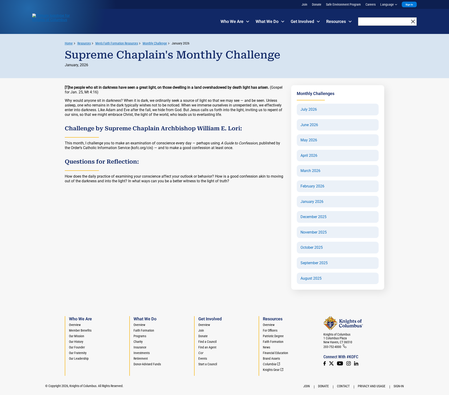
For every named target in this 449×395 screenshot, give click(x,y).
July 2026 (309, 109)
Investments (142, 353)
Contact (343, 386)
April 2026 (309, 156)
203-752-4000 (332, 347)
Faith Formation (144, 330)
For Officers (270, 330)
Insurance (140, 347)
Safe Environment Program (343, 4)
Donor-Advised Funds (147, 364)
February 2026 (312, 186)
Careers (371, 4)
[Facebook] (324, 363)
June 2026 (309, 125)
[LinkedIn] (356, 363)
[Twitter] (331, 363)
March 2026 (310, 171)
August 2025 (311, 278)
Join (304, 4)
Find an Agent (207, 347)
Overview (75, 325)
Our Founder (77, 347)
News (266, 347)
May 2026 (309, 140)
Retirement (141, 358)
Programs (140, 336)
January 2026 (180, 43)
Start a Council (207, 364)
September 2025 (314, 263)
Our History (76, 342)
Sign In (409, 4)
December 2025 (313, 217)
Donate (316, 4)
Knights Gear (271, 370)
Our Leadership (79, 358)
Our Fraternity (78, 353)
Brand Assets (271, 358)
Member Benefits (80, 330)
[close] (413, 21)
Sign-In (399, 386)
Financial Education (275, 353)
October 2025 (312, 247)
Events (202, 358)
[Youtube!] (340, 363)
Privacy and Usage (371, 386)
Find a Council (207, 342)
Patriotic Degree (273, 336)
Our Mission (76, 336)
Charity (138, 342)
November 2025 (314, 232)
